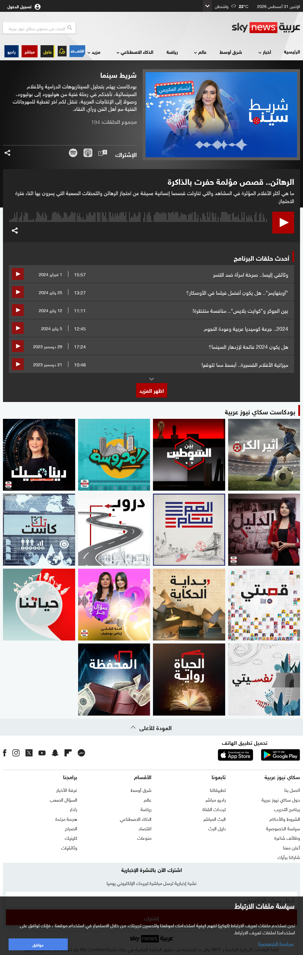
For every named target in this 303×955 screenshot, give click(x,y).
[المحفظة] (114, 679)
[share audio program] (7, 152)
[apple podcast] (87, 152)
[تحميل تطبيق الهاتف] (258, 755)
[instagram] (16, 753)
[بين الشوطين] (189, 455)
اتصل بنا (292, 789)
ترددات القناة (214, 808)
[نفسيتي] (264, 679)
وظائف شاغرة (287, 837)
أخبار (267, 51)
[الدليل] (264, 530)
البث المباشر (214, 818)
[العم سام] (189, 530)
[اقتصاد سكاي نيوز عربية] (77, 51)
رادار (73, 808)
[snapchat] (55, 753)
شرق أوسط (231, 51)
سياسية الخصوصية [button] (276, 943)
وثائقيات (69, 847)
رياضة (172, 51)
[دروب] (114, 530)
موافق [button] (38, 944)
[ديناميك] (39, 455)
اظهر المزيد (151, 390)
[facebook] (5, 753)
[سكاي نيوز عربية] (266, 27)
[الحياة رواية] (189, 679)
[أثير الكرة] (264, 455)
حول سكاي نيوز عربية (281, 799)
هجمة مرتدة (66, 818)
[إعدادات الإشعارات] (62, 51)
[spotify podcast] (73, 152)
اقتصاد (145, 828)
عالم (202, 51)
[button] (30, 51)
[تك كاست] (39, 530)
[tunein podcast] (102, 152)
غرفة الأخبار (66, 789)
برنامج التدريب (287, 808)
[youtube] (42, 753)
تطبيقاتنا (218, 789)
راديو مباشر (215, 799)
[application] (138, 228)
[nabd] (81, 753)
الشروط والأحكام (285, 818)
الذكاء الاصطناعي (137, 51)
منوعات (144, 837)
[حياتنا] (39, 605)
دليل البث (217, 828)
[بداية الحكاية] (189, 605)
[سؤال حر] (114, 605)
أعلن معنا (291, 847)
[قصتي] (264, 605)
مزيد (96, 51)
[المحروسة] (114, 455)
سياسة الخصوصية (283, 828)
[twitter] (29, 753)
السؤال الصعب (63, 799)
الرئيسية (292, 51)
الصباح (71, 828)
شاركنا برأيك (289, 856)
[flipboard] (68, 753)
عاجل (47, 51)
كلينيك (71, 837)
